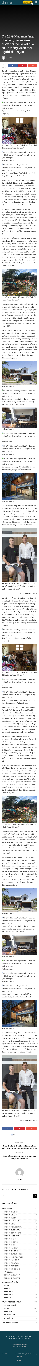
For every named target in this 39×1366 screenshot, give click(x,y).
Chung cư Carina (9, 1224)
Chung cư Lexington (11, 1251)
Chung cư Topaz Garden (12, 1269)
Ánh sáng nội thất (10, 1305)
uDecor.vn (7, 2)
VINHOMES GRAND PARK (10, 1323)
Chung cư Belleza (10, 1218)
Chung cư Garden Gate (11, 1236)
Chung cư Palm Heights (11, 1260)
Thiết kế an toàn (9, 1314)
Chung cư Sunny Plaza (11, 1263)
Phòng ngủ (7, 1298)
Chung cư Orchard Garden (13, 1257)
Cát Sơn (10, 58)
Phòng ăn (7, 1289)
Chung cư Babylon (10, 1215)
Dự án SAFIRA (8, 1272)
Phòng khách (8, 1295)
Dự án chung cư (8, 1209)
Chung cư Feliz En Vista (12, 1230)
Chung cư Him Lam (10, 1239)
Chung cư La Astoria (11, 1248)
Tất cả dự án (27, 1336)
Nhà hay (6, 1308)
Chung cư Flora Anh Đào (12, 1233)
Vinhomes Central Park (12, 1278)
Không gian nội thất (10, 1282)
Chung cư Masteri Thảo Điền (13, 1254)
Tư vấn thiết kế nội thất (11, 1302)
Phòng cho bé (8, 1292)
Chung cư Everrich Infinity (13, 1227)
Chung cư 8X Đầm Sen (11, 1212)
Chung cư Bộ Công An (11, 1221)
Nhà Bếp (6, 1286)
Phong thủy (8, 1311)
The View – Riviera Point (12, 1275)
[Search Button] (35, 1196)
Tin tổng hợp (26, 1339)
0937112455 (21, 1354)
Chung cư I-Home (9, 1245)
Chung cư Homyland (11, 1242)
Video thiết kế (7, 1319)
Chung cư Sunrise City (11, 1266)
